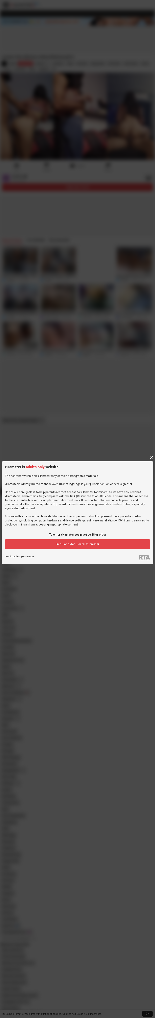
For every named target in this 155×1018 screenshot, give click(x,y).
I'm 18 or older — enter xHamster (77, 544)
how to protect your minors (19, 556)
